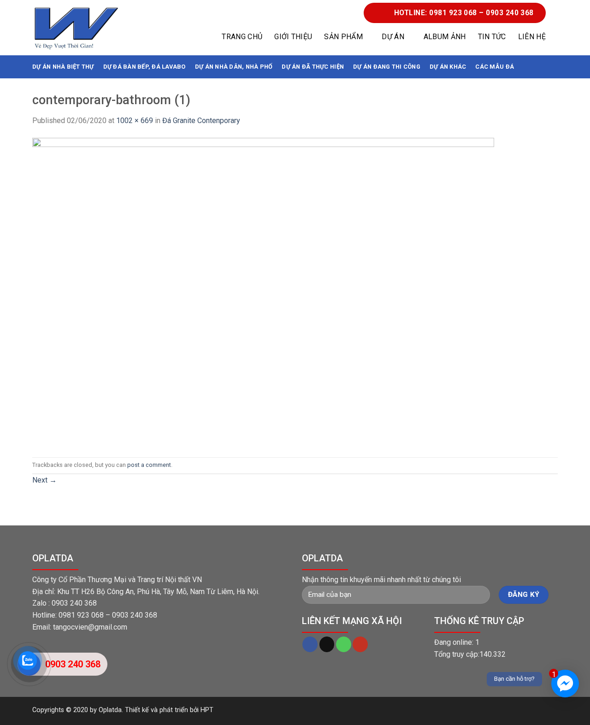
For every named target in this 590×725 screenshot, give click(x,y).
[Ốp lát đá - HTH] (76, 28)
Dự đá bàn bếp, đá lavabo (144, 66)
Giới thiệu (293, 36)
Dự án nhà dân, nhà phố (234, 66)
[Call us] (343, 644)
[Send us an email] (327, 644)
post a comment (149, 464)
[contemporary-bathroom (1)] (263, 291)
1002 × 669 (134, 120)
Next (44, 480)
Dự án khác (448, 66)
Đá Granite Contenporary (201, 120)
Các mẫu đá (494, 66)
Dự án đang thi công (386, 66)
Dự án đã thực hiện (313, 66)
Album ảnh (445, 36)
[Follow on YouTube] (360, 644)
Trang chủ (242, 36)
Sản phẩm (343, 36)
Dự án (393, 36)
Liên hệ (532, 36)
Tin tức (492, 36)
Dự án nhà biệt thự (63, 66)
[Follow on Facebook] (310, 644)
